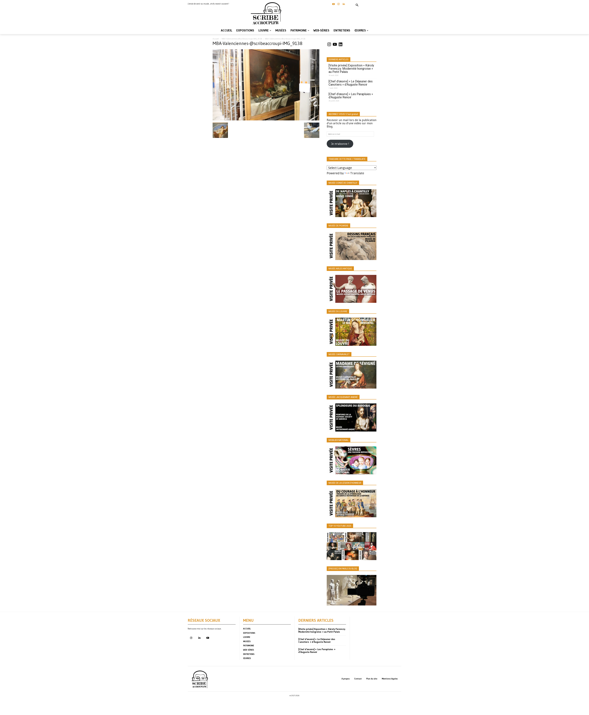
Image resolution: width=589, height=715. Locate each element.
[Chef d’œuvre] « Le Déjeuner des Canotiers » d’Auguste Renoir (351, 83)
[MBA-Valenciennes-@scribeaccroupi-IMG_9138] (266, 119)
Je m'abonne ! (340, 144)
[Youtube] (207, 638)
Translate (357, 173)
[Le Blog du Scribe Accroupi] (267, 13)
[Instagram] (338, 4)
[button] (357, 5)
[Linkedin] (343, 4)
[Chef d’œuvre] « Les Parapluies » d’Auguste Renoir (351, 96)
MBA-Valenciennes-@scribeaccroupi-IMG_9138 (242, 38)
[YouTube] (333, 4)
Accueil (216, 38)
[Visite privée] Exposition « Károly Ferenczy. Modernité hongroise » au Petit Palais (351, 68)
